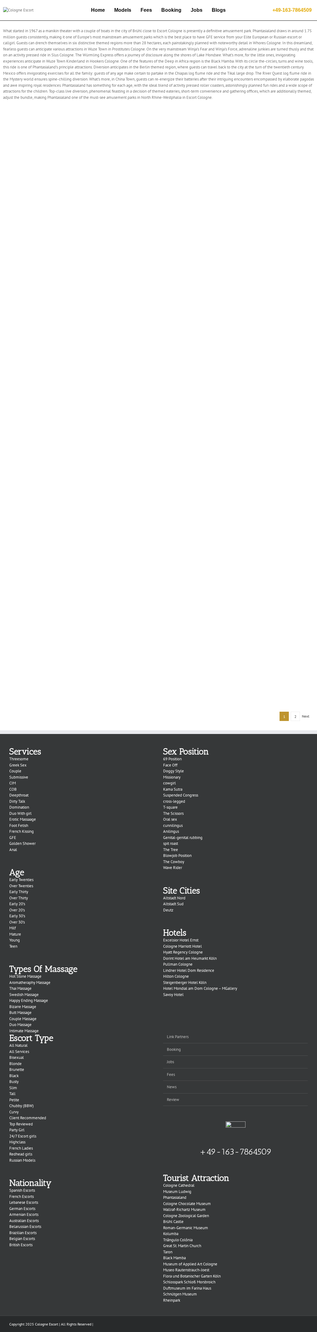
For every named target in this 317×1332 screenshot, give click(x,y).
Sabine (78, 594)
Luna (238, 264)
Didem (79, 641)
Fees (146, 10)
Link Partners (178, 1036)
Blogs (219, 10)
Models (122, 10)
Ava (238, 217)
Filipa (78, 500)
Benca (78, 311)
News (171, 1087)
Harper (79, 123)
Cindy (238, 358)
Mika (78, 264)
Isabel (239, 594)
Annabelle (238, 405)
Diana (239, 547)
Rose (238, 170)
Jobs (196, 10)
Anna (238, 641)
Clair (78, 453)
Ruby (78, 170)
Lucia (78, 217)
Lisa (78, 547)
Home (98, 10)
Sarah (239, 123)
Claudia (78, 405)
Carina (78, 358)
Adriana (78, 688)
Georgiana (238, 453)
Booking (171, 10)
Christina (238, 500)
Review (173, 1099)
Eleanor (238, 311)
